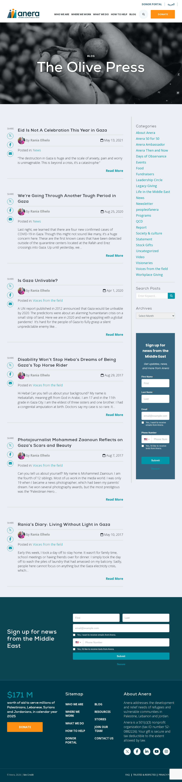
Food (140, 168)
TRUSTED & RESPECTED (144, 774)
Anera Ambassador (150, 144)
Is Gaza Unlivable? (38, 280)
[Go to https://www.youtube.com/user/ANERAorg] (156, 751)
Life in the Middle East (153, 192)
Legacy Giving (146, 186)
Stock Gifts (144, 245)
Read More (114, 170)
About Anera (145, 133)
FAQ (127, 774)
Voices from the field (48, 300)
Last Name (147, 392)
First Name (147, 376)
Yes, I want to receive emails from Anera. (156, 423)
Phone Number (149, 432)
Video (140, 257)
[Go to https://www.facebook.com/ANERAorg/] (137, 751)
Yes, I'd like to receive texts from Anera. (156, 447)
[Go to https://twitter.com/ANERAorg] (127, 751)
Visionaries (144, 263)
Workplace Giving (149, 274)
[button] (146, 439)
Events (141, 162)
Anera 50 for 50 (147, 138)
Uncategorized (147, 251)
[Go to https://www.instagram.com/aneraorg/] (166, 751)
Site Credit (28, 774)
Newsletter (144, 203)
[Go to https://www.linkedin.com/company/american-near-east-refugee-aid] (146, 751)
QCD (139, 221)
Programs (143, 215)
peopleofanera (147, 209)
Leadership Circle (149, 180)
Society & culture (149, 233)
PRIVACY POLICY (167, 774)
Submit (155, 460)
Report (141, 227)
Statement (144, 239)
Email (144, 409)
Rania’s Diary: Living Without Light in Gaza (64, 524)
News (37, 150)
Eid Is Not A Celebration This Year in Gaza (62, 130)
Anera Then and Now (152, 150)
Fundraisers (145, 174)
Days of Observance (151, 156)
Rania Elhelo (40, 140)
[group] (32, 705)
